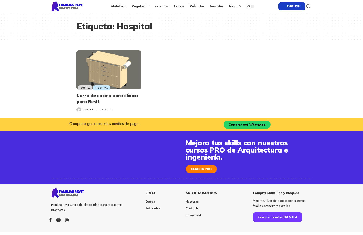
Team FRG (87, 109)
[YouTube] (58, 220)
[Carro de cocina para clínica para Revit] (108, 69)
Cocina (85, 87)
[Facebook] (50, 220)
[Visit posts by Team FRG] (78, 109)
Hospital (102, 87)
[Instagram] (67, 220)
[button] (308, 6)
